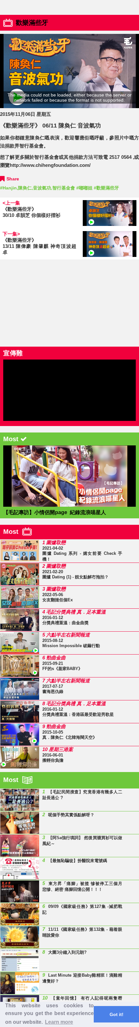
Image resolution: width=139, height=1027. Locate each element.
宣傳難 (13, 353)
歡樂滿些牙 (32, 22)
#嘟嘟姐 (84, 187)
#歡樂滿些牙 (106, 187)
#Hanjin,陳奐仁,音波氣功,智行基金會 (37, 187)
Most (12, 531)
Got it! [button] (116, 1014)
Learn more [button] (59, 1022)
